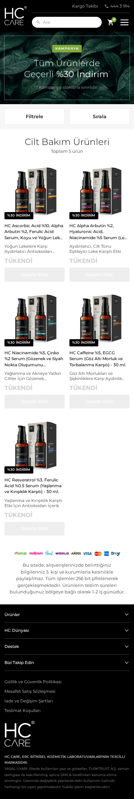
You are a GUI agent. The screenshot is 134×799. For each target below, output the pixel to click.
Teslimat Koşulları (22, 710)
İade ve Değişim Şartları (28, 701)
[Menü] (124, 22)
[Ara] (38, 22)
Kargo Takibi (85, 6)
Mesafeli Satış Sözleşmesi (29, 691)
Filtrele (34, 116)
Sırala (100, 116)
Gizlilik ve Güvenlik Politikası (33, 681)
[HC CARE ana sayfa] (18, 16)
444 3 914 (120, 6)
